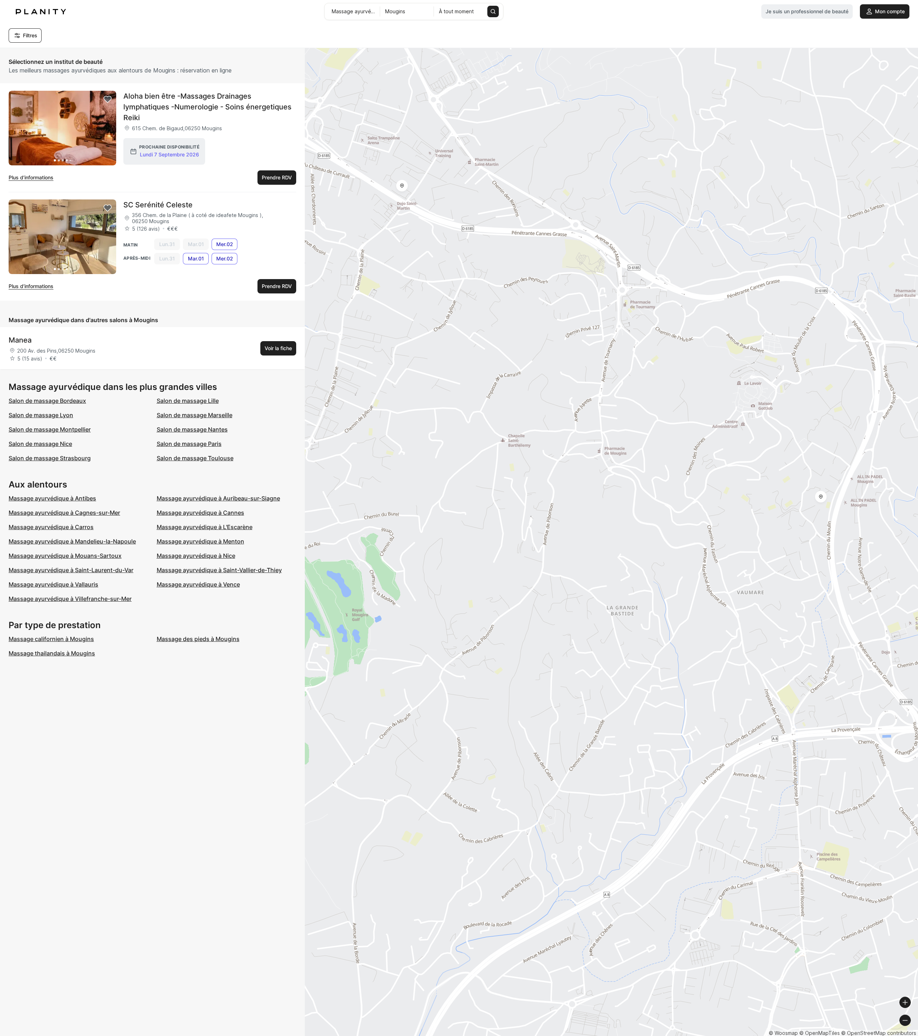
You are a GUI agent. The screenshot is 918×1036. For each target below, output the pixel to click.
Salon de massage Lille (188, 400)
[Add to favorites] (107, 99)
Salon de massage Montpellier (50, 429)
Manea (20, 340)
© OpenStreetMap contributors (878, 1033)
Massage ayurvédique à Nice (196, 555)
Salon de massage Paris (189, 443)
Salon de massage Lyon (41, 415)
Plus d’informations (31, 177)
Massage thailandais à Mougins (52, 653)
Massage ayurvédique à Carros (51, 527)
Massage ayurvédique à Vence (198, 584)
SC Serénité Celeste (158, 205)
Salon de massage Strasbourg (50, 458)
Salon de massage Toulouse (195, 458)
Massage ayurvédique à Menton (200, 541)
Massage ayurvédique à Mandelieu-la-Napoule (72, 541)
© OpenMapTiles (819, 1033)
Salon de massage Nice (40, 443)
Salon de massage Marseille (194, 415)
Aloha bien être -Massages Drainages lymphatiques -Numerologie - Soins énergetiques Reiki (207, 107)
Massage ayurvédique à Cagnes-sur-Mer (64, 512)
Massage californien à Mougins (51, 638)
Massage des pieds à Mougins (198, 638)
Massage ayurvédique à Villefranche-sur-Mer (70, 598)
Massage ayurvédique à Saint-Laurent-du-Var (71, 570)
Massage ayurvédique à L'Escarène (204, 527)
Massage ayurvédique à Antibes (52, 498)
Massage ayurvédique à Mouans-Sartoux (65, 555)
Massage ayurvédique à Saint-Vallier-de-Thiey (219, 570)
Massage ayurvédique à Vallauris (53, 584)
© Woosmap (783, 1033)
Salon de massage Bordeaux (47, 400)
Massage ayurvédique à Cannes (200, 512)
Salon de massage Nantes (192, 429)
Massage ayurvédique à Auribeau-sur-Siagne (218, 498)
